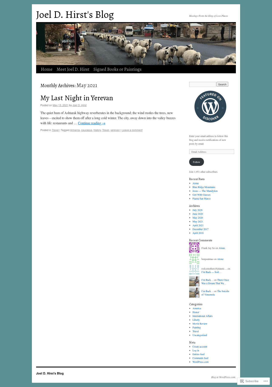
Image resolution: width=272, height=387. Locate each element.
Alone (196, 183)
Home (46, 69)
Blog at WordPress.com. (223, 377)
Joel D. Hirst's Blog (75, 14)
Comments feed (200, 358)
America (197, 308)
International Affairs (203, 316)
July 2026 (198, 210)
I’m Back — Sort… (211, 272)
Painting (197, 327)
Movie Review (200, 323)
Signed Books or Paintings (118, 69)
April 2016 (198, 232)
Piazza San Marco (202, 198)
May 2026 (198, 217)
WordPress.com (200, 361)
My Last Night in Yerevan (76, 98)
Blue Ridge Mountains (204, 187)
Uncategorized (200, 335)
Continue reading (91, 123)
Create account (200, 346)
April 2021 (198, 225)
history (97, 130)
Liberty (196, 319)
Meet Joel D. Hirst (73, 69)
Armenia (75, 130)
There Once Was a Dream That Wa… (215, 281)
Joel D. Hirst (79, 105)
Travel (55, 130)
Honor (196, 312)
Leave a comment (132, 130)
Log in (196, 350)
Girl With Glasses (202, 194)
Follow (196, 162)
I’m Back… (207, 279)
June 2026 (198, 213)
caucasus (86, 130)
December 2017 (200, 229)
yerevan (115, 130)
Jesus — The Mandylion (205, 190)
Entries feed (198, 354)
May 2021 (198, 221)
